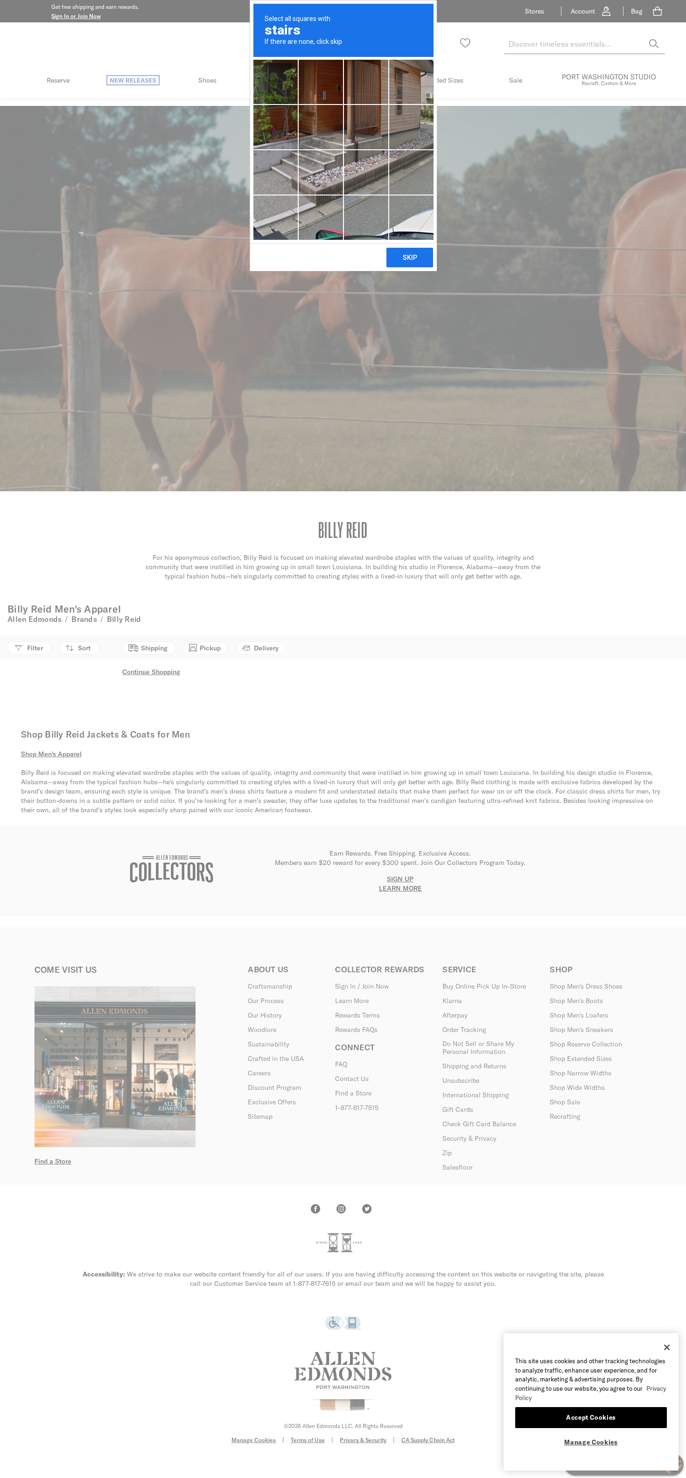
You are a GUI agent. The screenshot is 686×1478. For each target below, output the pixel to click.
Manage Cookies (590, 1442)
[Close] (667, 1347)
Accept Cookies (591, 1417)
